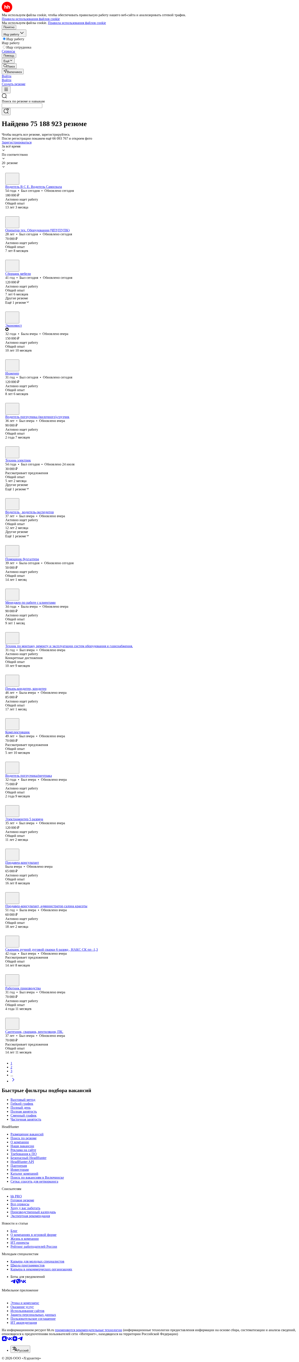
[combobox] (22, 105)
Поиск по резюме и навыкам (23, 101)
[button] (6, 76)
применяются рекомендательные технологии (88, 1330)
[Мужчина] (12, 179)
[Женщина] (12, 317)
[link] (9, 66)
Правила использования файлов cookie (77, 23)
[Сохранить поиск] (6, 111)
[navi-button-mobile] (6, 89)
